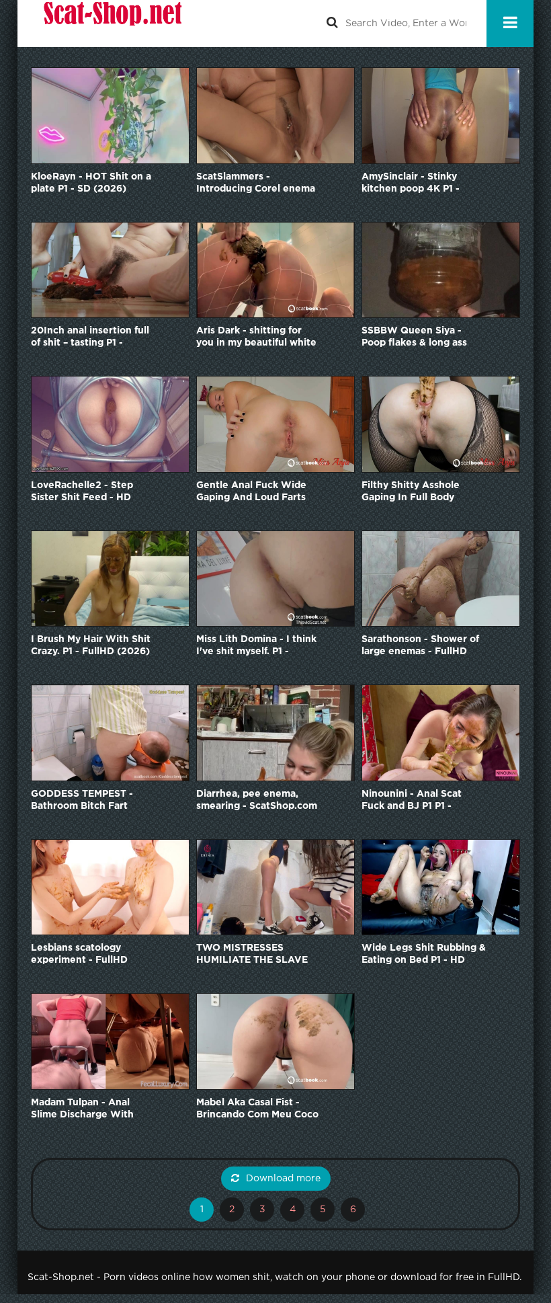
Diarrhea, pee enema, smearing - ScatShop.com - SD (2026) (256, 801)
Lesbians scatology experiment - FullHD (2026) (79, 955)
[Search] (332, 23)
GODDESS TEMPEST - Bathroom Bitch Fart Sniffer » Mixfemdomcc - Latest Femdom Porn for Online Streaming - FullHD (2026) (88, 801)
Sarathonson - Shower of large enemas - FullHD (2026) (420, 646)
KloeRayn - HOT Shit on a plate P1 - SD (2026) (91, 183)
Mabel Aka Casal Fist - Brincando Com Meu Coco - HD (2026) (257, 1110)
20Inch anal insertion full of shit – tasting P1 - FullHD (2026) (90, 338)
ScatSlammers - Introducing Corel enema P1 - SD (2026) (255, 184)
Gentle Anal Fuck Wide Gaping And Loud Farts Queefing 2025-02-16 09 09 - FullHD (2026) (255, 492)
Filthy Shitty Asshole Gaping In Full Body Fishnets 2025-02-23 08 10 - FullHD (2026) (420, 492)
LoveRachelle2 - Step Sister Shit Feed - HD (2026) (82, 492)
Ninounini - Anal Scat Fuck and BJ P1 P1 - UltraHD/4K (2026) (412, 801)
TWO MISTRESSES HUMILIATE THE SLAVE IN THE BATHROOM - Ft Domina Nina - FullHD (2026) (252, 955)
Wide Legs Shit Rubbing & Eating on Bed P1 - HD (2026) (424, 955)
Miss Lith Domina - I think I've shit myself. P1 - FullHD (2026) (256, 646)
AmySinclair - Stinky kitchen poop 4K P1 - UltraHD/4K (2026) (411, 184)
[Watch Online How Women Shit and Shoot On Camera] (112, 23)
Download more (283, 1179)
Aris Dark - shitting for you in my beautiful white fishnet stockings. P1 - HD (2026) (256, 338)
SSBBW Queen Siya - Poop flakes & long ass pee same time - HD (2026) (414, 338)
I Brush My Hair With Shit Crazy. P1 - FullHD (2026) (91, 645)
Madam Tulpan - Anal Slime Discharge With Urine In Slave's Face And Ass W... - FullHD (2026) (92, 1110)
